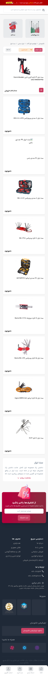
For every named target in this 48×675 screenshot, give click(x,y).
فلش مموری (15, 547)
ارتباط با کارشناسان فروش (33, 560)
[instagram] (37, 647)
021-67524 (36, 571)
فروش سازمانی (37, 551)
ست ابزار (13, 44)
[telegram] (24, 647)
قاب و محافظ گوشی (12, 551)
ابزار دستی (21, 44)
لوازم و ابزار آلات (31, 44)
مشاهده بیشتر (25, 478)
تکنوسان (41, 44)
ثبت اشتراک (24, 517)
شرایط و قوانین (37, 556)
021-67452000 (34, 576)
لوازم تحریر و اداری (13, 556)
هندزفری (16, 543)
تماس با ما (39, 547)
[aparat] (12, 647)
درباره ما (40, 543)
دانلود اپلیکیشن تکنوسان (32, 630)
